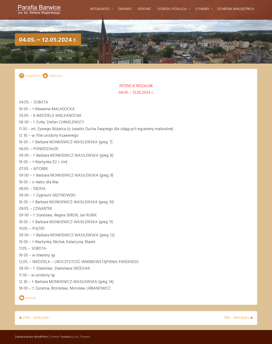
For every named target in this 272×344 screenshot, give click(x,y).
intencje (30, 298)
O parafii (202, 9)
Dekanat (125, 9)
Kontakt (144, 9)
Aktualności (100, 9)
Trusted (65, 336)
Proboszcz (56, 76)
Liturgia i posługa (172, 9)
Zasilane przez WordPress (31, 336)
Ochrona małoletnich (235, 9)
